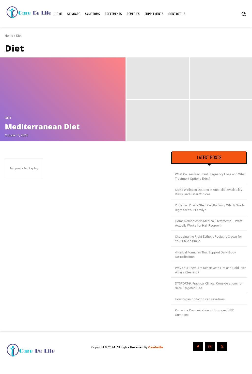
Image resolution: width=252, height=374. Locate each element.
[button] (244, 14)
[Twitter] (222, 346)
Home (9, 35)
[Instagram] (210, 346)
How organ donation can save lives (200, 299)
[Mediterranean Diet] (63, 99)
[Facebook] (198, 346)
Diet (8, 117)
